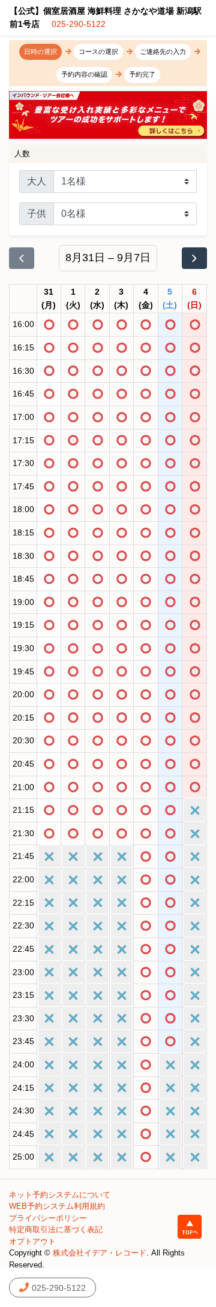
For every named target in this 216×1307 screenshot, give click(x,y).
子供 (36, 213)
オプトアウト (32, 1241)
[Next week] (194, 258)
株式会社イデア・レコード (99, 1252)
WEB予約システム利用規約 (57, 1206)
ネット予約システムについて (59, 1194)
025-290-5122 (79, 24)
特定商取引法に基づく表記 (56, 1229)
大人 (36, 181)
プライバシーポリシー (48, 1218)
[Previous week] (21, 258)
